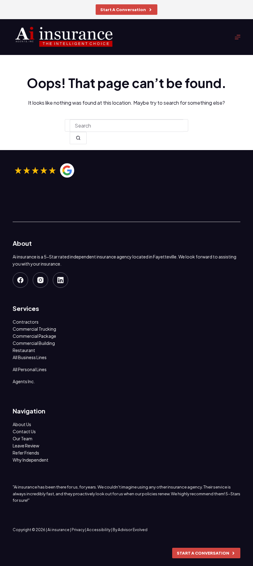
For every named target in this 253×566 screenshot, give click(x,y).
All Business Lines (30, 357)
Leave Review (26, 445)
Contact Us (24, 431)
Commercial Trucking (34, 329)
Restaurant (24, 350)
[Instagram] (40, 280)
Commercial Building (34, 343)
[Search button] (78, 138)
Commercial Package (34, 336)
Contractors (26, 322)
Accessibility (98, 529)
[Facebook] (20, 280)
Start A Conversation (123, 9)
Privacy (78, 529)
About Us (22, 424)
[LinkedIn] (60, 280)
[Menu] (237, 37)
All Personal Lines (30, 369)
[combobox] (126, 125)
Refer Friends (26, 452)
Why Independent (30, 460)
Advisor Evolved (132, 529)
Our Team (22, 438)
